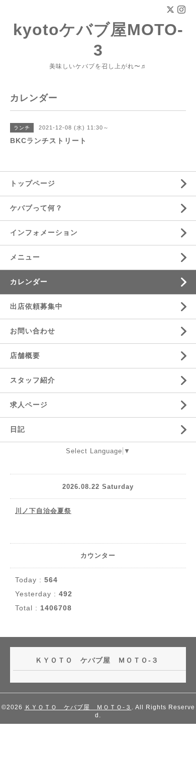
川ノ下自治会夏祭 (43, 510)
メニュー (25, 257)
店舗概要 (25, 355)
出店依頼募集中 (36, 306)
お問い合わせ (32, 331)
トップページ (32, 183)
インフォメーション (44, 232)
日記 (17, 429)
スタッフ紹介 (32, 380)
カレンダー (29, 282)
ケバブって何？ (36, 208)
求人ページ (29, 405)
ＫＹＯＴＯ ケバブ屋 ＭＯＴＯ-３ (78, 707)
